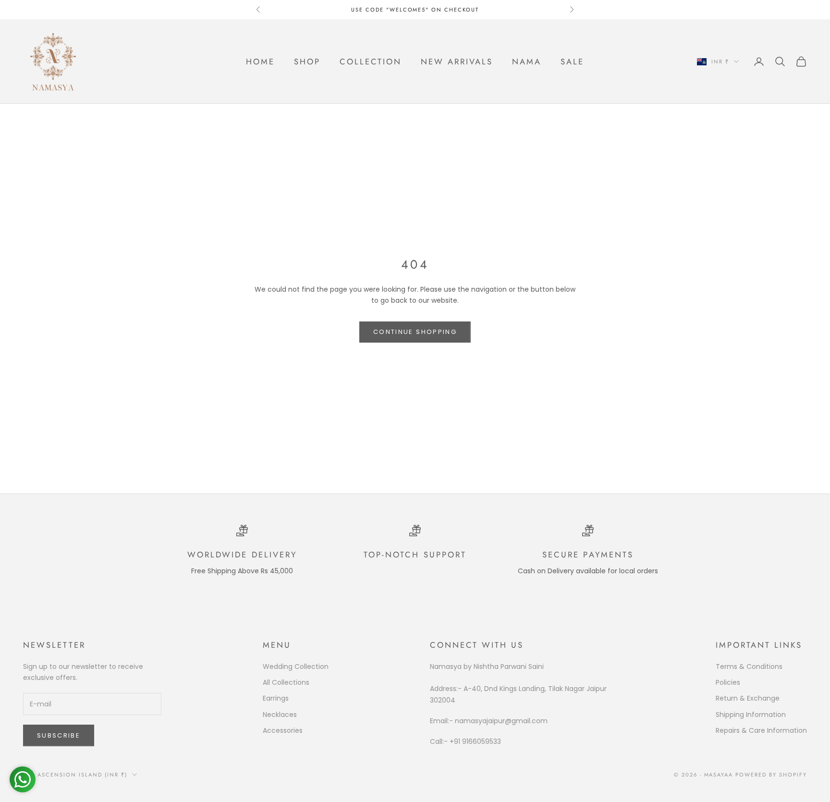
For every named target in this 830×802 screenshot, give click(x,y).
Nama (526, 61)
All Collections (286, 682)
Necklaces (280, 714)
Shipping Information (751, 714)
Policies (728, 682)
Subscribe (58, 735)
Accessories (283, 730)
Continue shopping (415, 331)
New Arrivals (457, 61)
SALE (572, 61)
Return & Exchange (748, 698)
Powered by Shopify (771, 774)
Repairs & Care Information (761, 730)
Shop (307, 61)
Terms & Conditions (749, 666)
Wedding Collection (296, 666)
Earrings (276, 698)
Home (260, 61)
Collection (371, 61)
